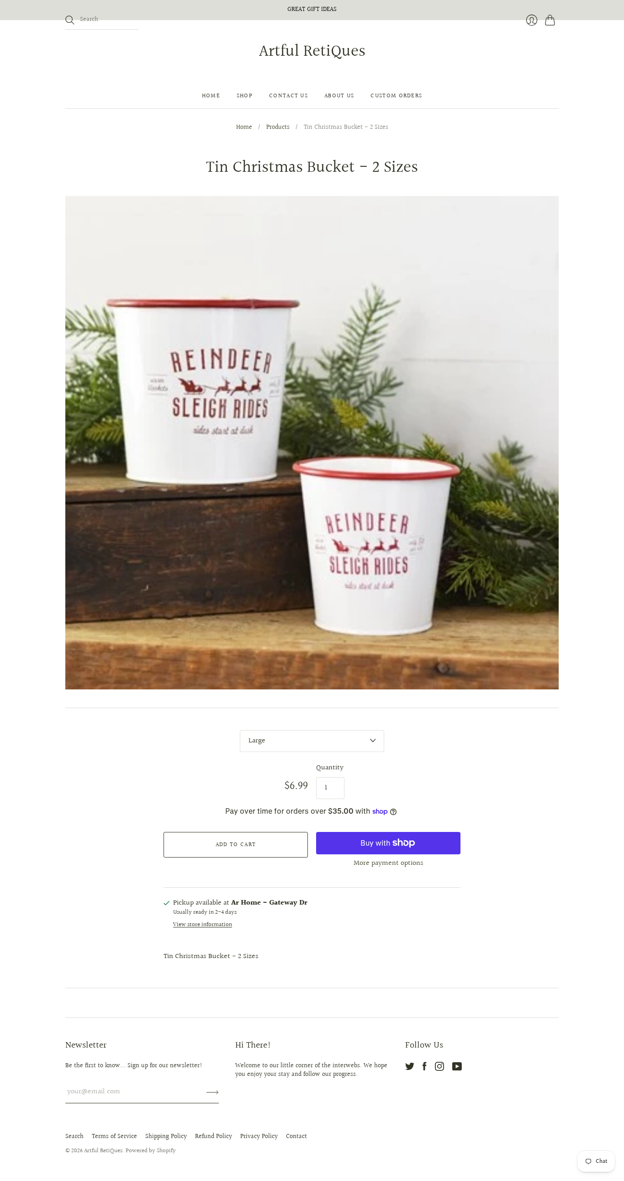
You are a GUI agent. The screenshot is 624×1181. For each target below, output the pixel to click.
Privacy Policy (259, 1137)
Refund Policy (213, 1137)
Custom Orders (396, 96)
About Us (339, 96)
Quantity (330, 768)
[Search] (69, 20)
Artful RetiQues (312, 51)
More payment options (388, 863)
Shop (245, 96)
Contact (296, 1137)
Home (211, 96)
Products (278, 127)
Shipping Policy (166, 1137)
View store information (202, 924)
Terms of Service (114, 1137)
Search (74, 1137)
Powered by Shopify (151, 1150)
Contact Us (288, 96)
